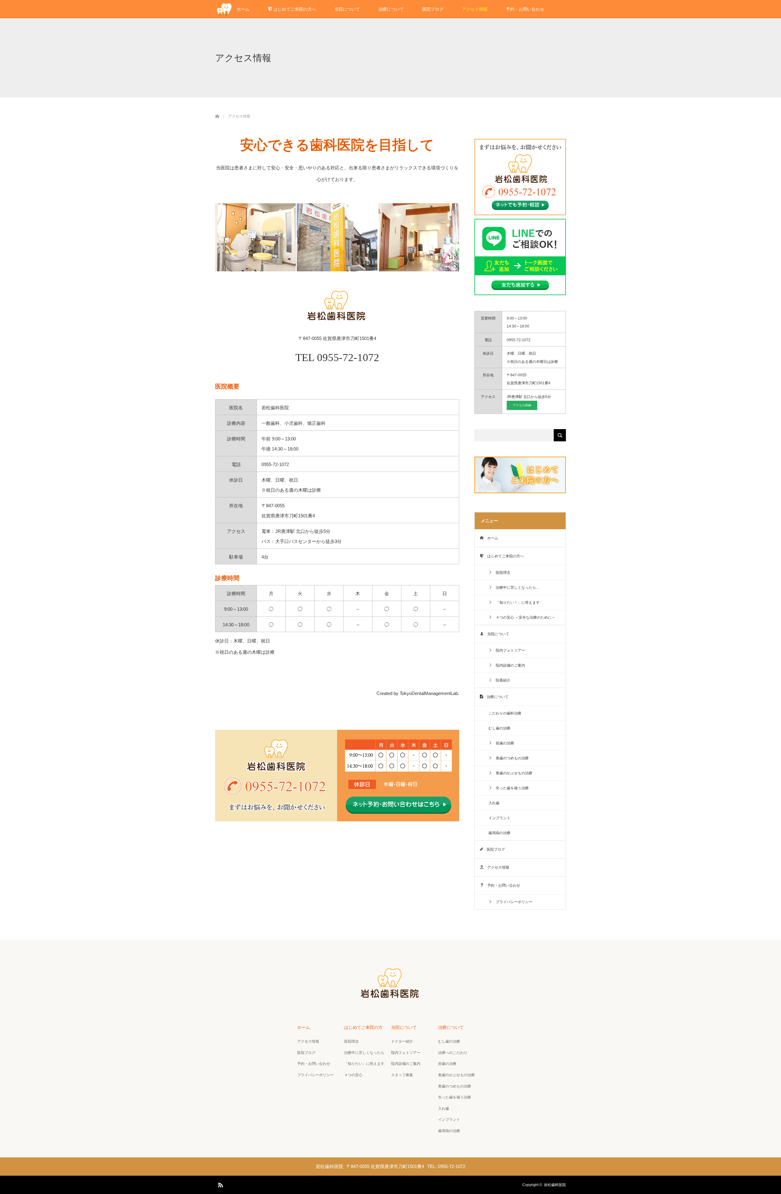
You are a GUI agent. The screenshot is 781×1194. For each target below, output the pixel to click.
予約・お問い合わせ (525, 9)
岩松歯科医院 (555, 1185)
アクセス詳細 (522, 405)
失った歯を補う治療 (510, 788)
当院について (347, 9)
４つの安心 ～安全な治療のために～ (523, 617)
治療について (391, 9)
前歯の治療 (503, 743)
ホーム (243, 9)
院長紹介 (501, 680)
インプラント (499, 818)
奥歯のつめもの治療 (510, 758)
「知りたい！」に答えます (516, 602)
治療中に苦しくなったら (364, 1053)
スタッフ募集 (402, 1075)
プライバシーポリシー (512, 902)
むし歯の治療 (499, 728)
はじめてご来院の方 (363, 1027)
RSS (219, 1184)
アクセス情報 (475, 9)
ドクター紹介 (402, 1041)
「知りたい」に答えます (364, 1064)
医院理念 (501, 572)
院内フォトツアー (508, 650)
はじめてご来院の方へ (294, 9)
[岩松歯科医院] (390, 997)
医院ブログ (433, 9)
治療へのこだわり (452, 1053)
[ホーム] (217, 109)
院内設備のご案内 (508, 665)
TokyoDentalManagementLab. (429, 693)
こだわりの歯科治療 (504, 713)
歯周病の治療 (499, 833)
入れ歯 (493, 803)
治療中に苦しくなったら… (516, 587)
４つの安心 (353, 1075)
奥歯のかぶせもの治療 (512, 773)
